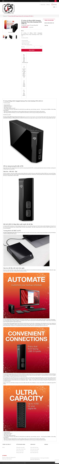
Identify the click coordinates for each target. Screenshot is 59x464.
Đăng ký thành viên (19, 452)
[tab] (49, 20)
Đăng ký (48, 4)
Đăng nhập (43, 4)
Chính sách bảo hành (34, 452)
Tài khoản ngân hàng (34, 450)
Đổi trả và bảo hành (20, 450)
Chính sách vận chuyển (34, 449)
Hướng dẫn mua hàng (20, 447)
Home (3, 447)
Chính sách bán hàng (34, 447)
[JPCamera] (8, 8)
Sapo (25, 462)
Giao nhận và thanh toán (20, 449)
